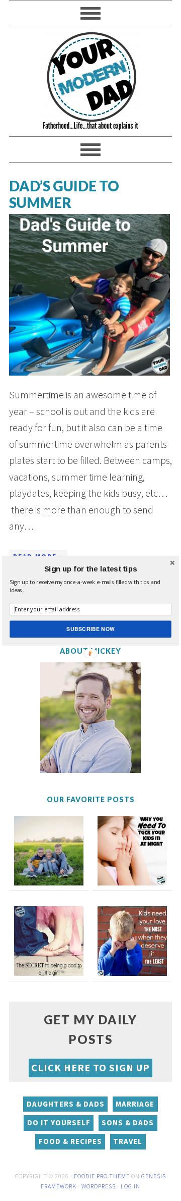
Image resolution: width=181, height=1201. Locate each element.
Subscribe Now (90, 629)
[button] (90, 569)
